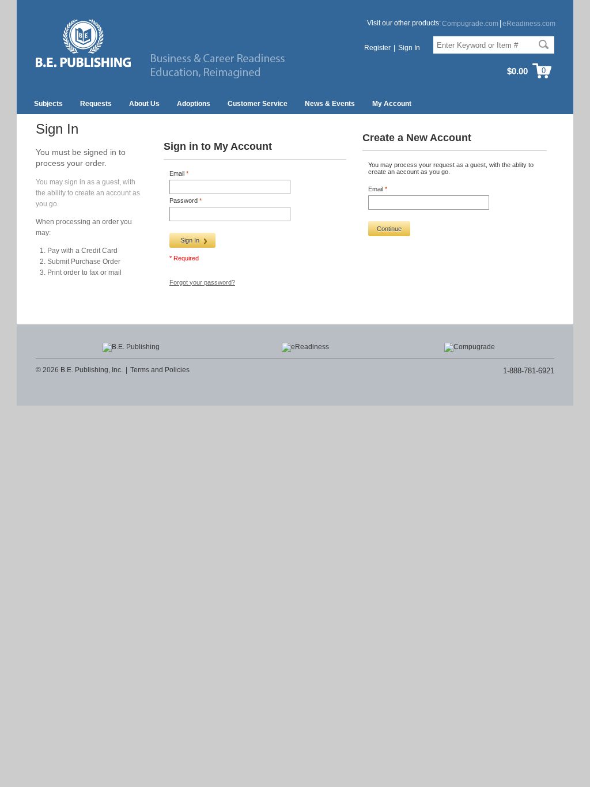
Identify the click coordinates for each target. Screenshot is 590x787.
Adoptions (193, 104)
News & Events (330, 104)
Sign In (409, 48)
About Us (144, 104)
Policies (177, 370)
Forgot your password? (202, 282)
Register (377, 48)
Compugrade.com (470, 23)
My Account (391, 104)
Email (177, 173)
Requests (96, 104)
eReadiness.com (528, 23)
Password (184, 200)
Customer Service (258, 104)
